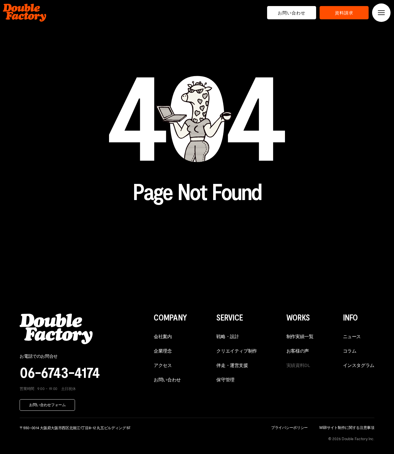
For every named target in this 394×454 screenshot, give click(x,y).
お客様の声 (297, 350)
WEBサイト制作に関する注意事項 (346, 427)
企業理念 (163, 350)
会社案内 (163, 336)
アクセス (163, 365)
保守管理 (225, 379)
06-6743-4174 (60, 372)
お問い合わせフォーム (47, 404)
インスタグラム (358, 365)
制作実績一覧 (300, 336)
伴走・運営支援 (232, 365)
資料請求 (344, 12)
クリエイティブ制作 (236, 350)
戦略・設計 (227, 336)
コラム (350, 350)
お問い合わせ (291, 12)
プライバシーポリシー (289, 427)
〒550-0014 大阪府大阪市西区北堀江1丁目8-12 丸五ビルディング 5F (75, 427)
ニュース (352, 336)
